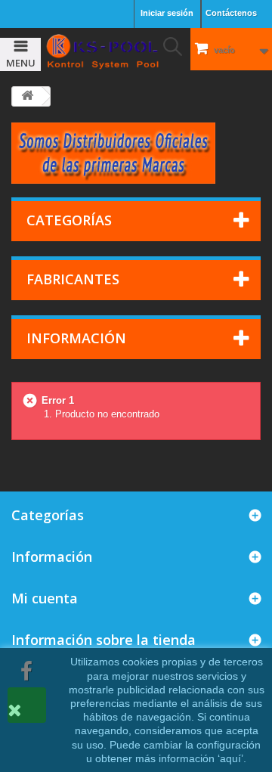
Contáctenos (231, 12)
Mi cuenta (44, 598)
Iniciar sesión (167, 12)
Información (76, 338)
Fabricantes (72, 279)
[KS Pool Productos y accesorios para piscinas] (102, 51)
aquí (230, 758)
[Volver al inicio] (27, 96)
